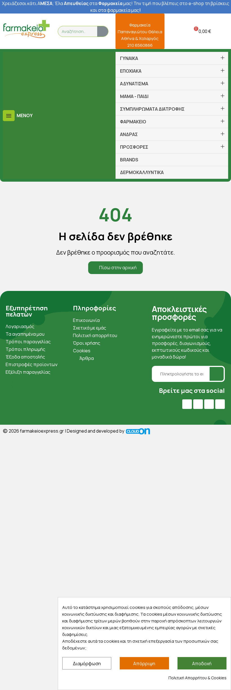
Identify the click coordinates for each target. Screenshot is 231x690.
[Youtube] (198, 404)
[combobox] (74, 31)
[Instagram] (209, 404)
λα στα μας (94, 3)
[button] (201, 31)
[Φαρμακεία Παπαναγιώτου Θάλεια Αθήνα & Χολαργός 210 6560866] (140, 17)
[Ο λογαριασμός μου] (172, 31)
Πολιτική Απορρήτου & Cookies (197, 677)
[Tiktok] (220, 404)
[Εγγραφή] (216, 374)
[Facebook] (187, 404)
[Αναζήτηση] (102, 31)
